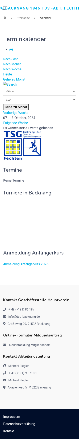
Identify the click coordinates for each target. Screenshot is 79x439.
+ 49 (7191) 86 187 (21, 309)
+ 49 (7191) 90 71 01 (22, 373)
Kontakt (8, 431)
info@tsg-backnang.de (24, 317)
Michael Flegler (18, 380)
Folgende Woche (15, 123)
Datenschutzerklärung (19, 424)
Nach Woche (12, 69)
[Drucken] (11, 50)
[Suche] (10, 84)
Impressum (11, 417)
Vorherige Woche (15, 113)
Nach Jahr (10, 59)
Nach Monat (12, 64)
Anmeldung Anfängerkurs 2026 (25, 264)
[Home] (22, 145)
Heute (7, 74)
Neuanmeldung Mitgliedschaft (29, 345)
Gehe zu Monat (14, 79)
